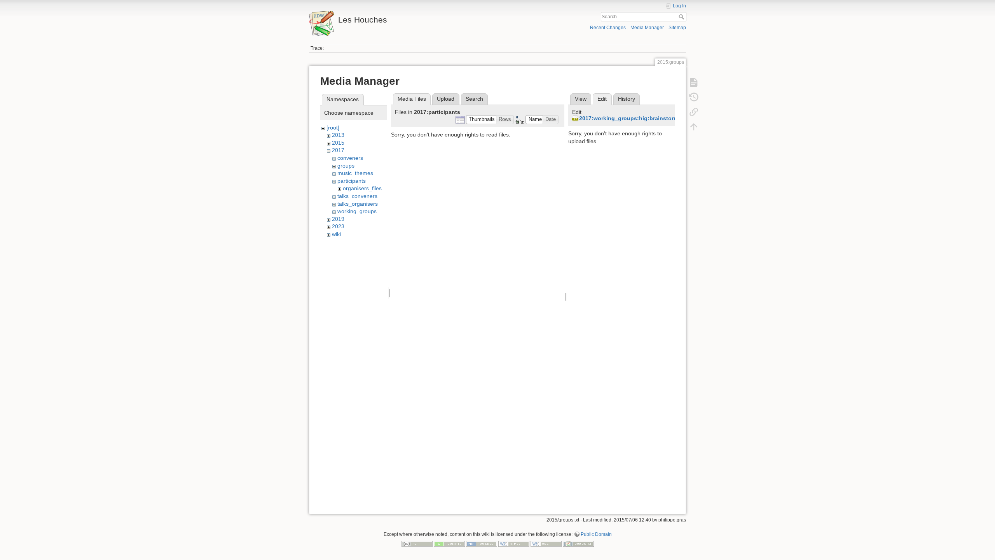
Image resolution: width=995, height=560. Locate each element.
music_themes (355, 173)
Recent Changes (608, 27)
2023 (338, 226)
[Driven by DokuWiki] (578, 543)
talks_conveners (357, 196)
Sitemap (677, 27)
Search (682, 16)
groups (345, 166)
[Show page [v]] (694, 82)
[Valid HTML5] (513, 543)
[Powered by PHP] (481, 543)
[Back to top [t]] (694, 126)
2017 (338, 150)
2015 (338, 143)
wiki (336, 234)
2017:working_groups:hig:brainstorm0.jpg (635, 118)
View (581, 99)
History (626, 99)
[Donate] (449, 543)
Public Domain (596, 534)
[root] (332, 127)
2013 (338, 135)
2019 (338, 219)
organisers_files (362, 188)
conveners (350, 158)
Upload (445, 99)
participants (351, 181)
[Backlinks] (694, 112)
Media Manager (647, 27)
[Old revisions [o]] (694, 97)
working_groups (357, 211)
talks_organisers (357, 204)
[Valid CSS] (546, 543)
